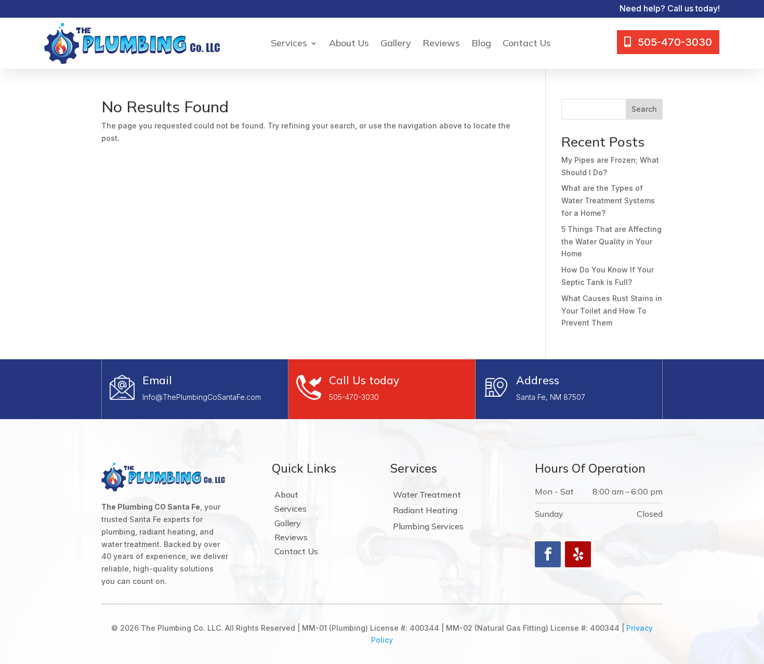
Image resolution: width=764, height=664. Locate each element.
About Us (349, 43)
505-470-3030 (354, 397)
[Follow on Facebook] (548, 554)
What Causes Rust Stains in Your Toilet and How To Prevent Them (611, 311)
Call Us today (364, 380)
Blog (481, 43)
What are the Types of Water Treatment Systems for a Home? (608, 200)
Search (644, 109)
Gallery (395, 43)
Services (289, 43)
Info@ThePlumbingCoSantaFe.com (201, 397)
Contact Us (527, 43)
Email (157, 380)
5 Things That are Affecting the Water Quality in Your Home (611, 241)
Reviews (441, 43)
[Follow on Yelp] (578, 554)
